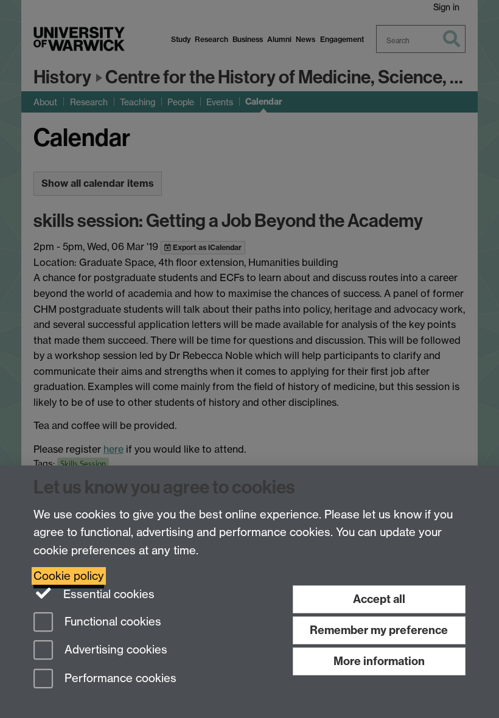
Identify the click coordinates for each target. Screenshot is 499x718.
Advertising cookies (114, 650)
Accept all (379, 599)
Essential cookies (107, 594)
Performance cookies (118, 679)
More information (379, 661)
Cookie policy (68, 576)
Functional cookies (111, 622)
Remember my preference (379, 630)
